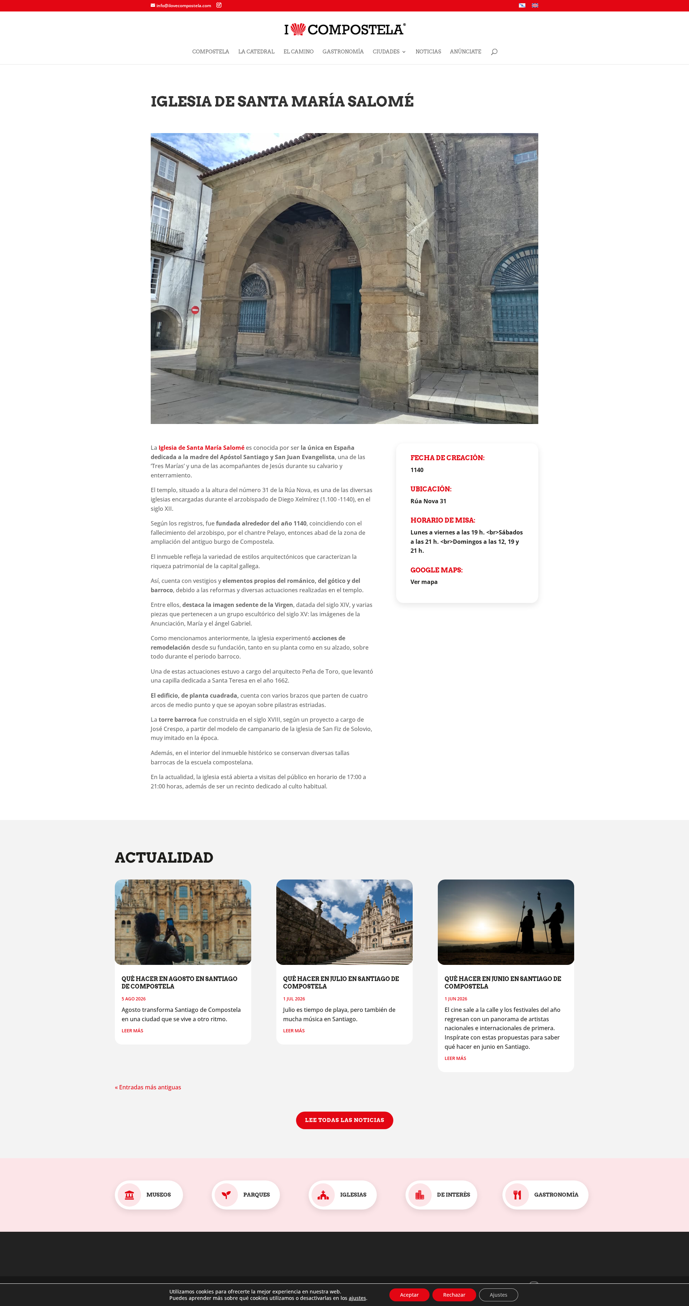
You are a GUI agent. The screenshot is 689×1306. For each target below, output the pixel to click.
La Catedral (256, 52)
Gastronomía (343, 52)
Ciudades (386, 52)
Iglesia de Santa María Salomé (201, 448)
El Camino (298, 52)
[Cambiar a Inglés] (535, 7)
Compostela (210, 52)
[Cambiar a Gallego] (522, 7)
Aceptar (409, 1294)
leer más (132, 1030)
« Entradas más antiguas (148, 1087)
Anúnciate (465, 52)
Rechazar (454, 1294)
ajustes (357, 1298)
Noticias (428, 52)
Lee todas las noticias (344, 1120)
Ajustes (498, 1294)
